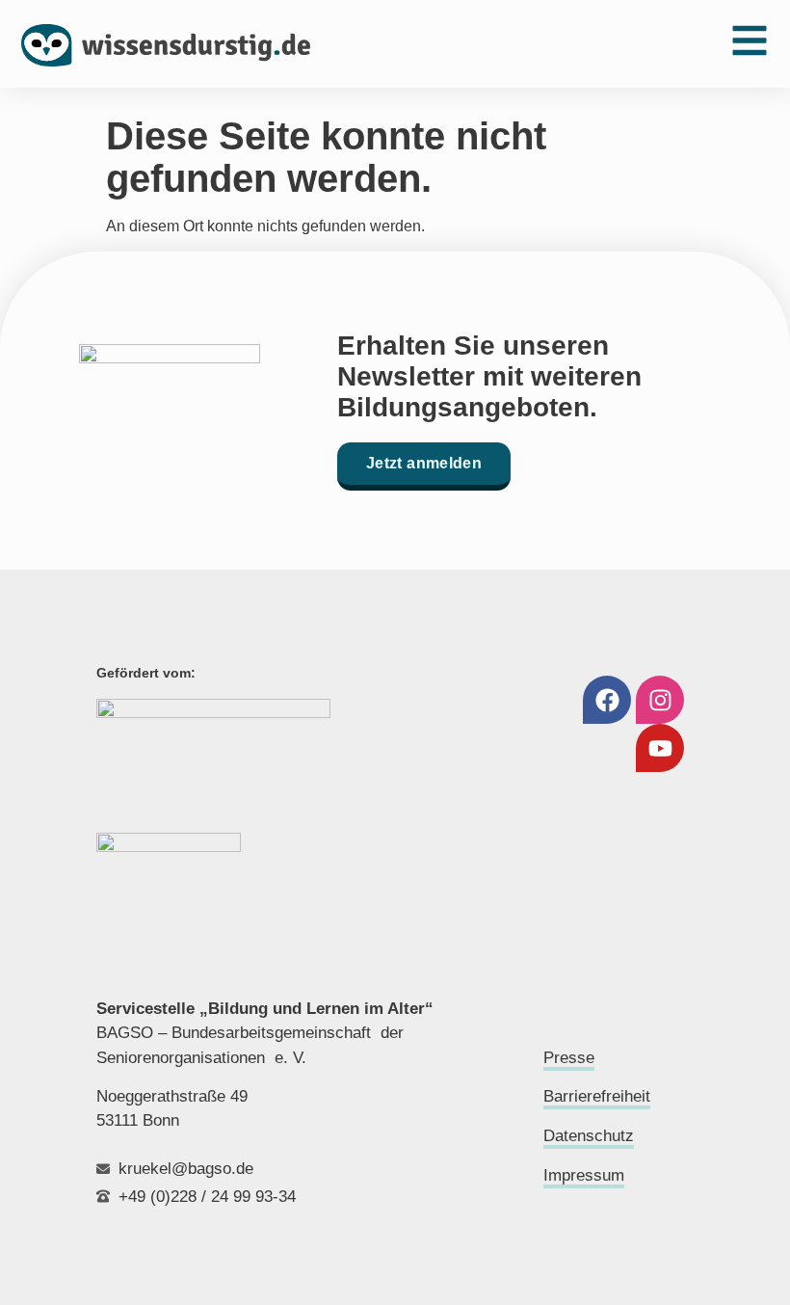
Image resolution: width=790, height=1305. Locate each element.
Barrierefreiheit (596, 1096)
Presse (568, 1058)
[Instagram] (660, 700)
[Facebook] (607, 700)
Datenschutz (588, 1136)
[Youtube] (660, 748)
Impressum (583, 1175)
